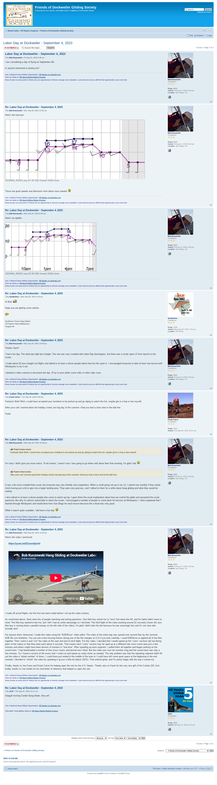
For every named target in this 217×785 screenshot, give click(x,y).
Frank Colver (14, 397)
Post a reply (8, 47)
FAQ (191, 35)
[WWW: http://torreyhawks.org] (169, 97)
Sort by (111, 738)
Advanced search (204, 12)
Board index (13, 31)
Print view (204, 30)
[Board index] (19, 14)
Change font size (209, 30)
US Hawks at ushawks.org (50, 75)
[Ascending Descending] (136, 738)
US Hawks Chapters (29, 31)
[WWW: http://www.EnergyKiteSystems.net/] (169, 729)
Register (200, 35)
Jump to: (160, 751)
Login (210, 35)
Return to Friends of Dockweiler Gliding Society (24, 750)
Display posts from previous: (83, 738)
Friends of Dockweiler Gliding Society (57, 31)
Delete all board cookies (172, 769)
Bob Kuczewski (15, 58)
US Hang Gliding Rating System (32, 77)
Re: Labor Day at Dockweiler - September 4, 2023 (34, 107)
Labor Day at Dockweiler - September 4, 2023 (37, 43)
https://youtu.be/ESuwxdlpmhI (24, 543)
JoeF (11, 691)
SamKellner (14, 297)
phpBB (100, 773)
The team (156, 769)
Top (211, 102)
